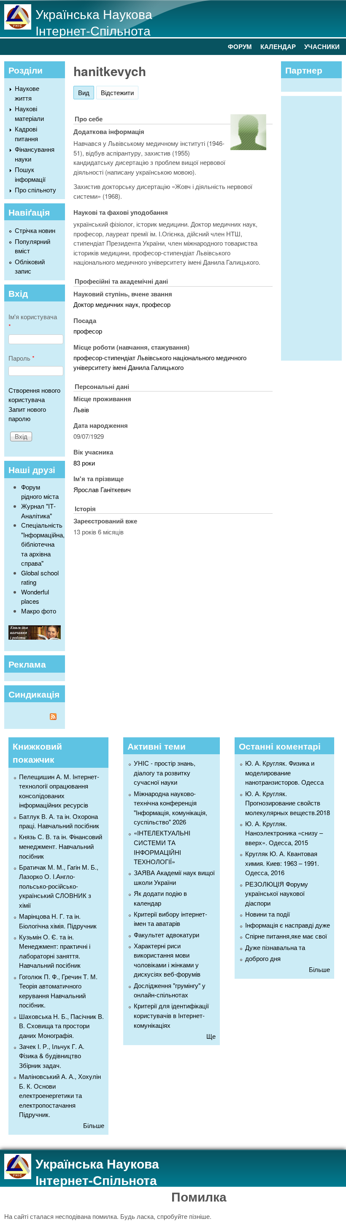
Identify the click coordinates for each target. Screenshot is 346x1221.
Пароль (21, 357)
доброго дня (263, 958)
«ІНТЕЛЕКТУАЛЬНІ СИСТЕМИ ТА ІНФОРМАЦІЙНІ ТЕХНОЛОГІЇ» (162, 847)
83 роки (84, 462)
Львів (81, 409)
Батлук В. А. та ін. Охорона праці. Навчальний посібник (59, 821)
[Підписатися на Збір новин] (35, 718)
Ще (211, 1036)
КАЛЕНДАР (278, 46)
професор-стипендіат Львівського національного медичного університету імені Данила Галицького (159, 362)
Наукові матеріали (29, 113)
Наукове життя (27, 93)
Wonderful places (35, 596)
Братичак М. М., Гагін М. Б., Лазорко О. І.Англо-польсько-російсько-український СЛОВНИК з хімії (58, 885)
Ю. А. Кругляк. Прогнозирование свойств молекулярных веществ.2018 (287, 803)
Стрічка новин (35, 230)
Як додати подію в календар (160, 898)
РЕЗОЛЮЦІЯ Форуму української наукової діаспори (276, 893)
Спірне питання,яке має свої (286, 935)
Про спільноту (35, 189)
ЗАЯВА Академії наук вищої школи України (174, 877)
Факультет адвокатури (166, 934)
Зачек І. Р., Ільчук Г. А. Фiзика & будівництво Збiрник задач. (51, 1056)
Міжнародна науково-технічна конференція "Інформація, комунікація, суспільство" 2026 (170, 808)
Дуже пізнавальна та (275, 947)
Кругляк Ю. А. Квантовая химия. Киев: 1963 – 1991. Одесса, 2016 (282, 863)
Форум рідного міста (40, 491)
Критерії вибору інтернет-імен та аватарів (170, 918)
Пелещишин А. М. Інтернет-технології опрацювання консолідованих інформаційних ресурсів (59, 791)
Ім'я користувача (32, 321)
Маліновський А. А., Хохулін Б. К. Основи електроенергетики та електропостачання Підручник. (60, 1095)
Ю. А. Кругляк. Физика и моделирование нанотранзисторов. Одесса (284, 772)
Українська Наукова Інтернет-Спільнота (93, 22)
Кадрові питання (26, 133)
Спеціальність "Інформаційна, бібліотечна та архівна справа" (43, 543)
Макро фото (38, 610)
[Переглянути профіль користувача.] (248, 147)
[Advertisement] (315, 227)
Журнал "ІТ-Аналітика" (38, 510)
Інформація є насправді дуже (287, 924)
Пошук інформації (30, 174)
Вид (86, 92)
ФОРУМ (240, 46)
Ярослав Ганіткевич (102, 489)
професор (87, 330)
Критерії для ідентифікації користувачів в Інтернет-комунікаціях (171, 1015)
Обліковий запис (30, 266)
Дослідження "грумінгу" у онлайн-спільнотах (169, 990)
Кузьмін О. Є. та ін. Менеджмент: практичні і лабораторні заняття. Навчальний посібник (54, 951)
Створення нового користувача (34, 395)
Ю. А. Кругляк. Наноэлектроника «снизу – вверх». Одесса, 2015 (284, 833)
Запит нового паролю (27, 414)
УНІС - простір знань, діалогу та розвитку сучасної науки (164, 772)
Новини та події (267, 913)
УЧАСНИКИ (322, 46)
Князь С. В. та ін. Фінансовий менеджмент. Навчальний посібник (60, 846)
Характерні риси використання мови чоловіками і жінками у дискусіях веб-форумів (167, 960)
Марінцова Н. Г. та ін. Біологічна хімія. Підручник (58, 921)
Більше (93, 1125)
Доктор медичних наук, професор (121, 304)
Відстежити (117, 92)
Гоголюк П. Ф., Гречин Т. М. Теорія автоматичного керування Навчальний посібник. (58, 991)
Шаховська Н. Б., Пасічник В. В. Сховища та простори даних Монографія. (61, 1026)
